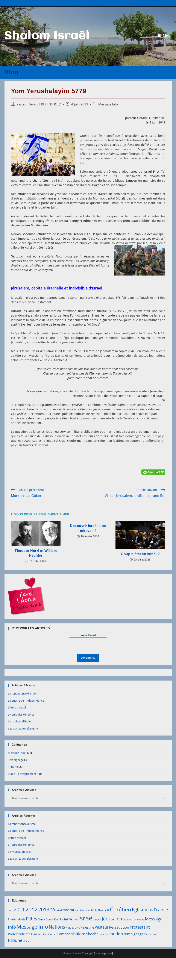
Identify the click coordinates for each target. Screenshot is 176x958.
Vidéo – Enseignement (22, 774)
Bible (94, 910)
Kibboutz (129, 919)
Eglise (138, 909)
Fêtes (31, 919)
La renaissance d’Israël (22, 693)
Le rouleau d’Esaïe (19, 721)
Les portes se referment (23, 728)
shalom (78, 934)
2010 (10, 910)
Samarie (64, 934)
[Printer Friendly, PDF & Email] (153, 471)
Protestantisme (19, 934)
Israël (86, 918)
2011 (19, 909)
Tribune (13, 767)
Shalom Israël (47, 36)
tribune (15, 940)
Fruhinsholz (16, 919)
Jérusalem (113, 918)
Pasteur (101, 927)
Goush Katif (52, 919)
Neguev (70, 927)
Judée (97, 919)
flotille (149, 910)
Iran (75, 919)
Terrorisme (150, 934)
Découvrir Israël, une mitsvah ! (88, 528)
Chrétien (120, 909)
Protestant (140, 927)
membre (139, 919)
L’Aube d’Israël (17, 707)
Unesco (27, 941)
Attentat (67, 909)
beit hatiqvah (82, 910)
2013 (43, 909)
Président (36, 934)
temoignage (134, 933)
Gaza (41, 919)
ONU (77, 927)
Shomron (102, 934)
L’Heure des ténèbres (21, 714)
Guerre (66, 919)
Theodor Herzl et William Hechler (36, 553)
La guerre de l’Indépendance (26, 700)
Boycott (103, 910)
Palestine (87, 927)
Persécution (119, 927)
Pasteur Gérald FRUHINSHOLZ (39, 104)
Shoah (91, 933)
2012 (32, 909)
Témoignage (16, 760)
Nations (57, 927)
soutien (116, 934)
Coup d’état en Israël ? (140, 554)
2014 (54, 910)
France (161, 909)
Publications (50, 934)
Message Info (108, 104)
